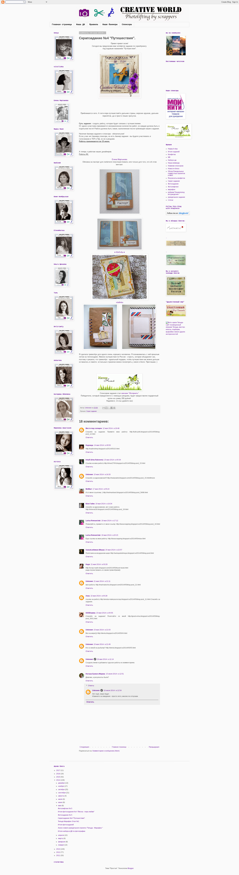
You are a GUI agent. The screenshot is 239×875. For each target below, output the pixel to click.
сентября (62, 793)
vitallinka (119, 302)
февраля (62, 842)
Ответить (89, 437)
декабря (61, 783)
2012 (58, 852)
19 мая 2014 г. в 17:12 (109, 521)
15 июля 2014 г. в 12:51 (115, 674)
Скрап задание (91, 411)
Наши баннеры (109, 24)
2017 (58, 770)
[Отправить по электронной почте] (103, 407)
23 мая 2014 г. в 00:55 (104, 613)
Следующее (84, 747)
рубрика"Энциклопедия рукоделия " (176, 193)
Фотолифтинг (173, 187)
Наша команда (174, 163)
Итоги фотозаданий (66, 825)
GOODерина (90, 613)
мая (60, 806)
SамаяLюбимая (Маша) (95, 550)
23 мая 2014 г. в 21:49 (102, 644)
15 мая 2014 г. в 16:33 (102, 474)
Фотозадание (173, 184)
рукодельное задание (176, 197)
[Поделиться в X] (109, 407)
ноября (61, 786)
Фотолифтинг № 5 (65, 808)
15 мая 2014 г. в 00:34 (112, 460)
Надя (88, 564)
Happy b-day (173, 149)
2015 (58, 777)
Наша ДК (80, 24)
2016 (58, 774)
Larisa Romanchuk (93, 521)
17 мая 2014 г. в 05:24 (101, 489)
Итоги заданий (174, 152)
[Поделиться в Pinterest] (114, 407)
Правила (93, 24)
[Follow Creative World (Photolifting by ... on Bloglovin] (178, 215)
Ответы (91, 686)
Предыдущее (154, 747)
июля (60, 799)
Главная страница (62, 24)
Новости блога (173, 169)
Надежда (89, 445)
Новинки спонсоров (175, 166)
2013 (58, 849)
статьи (170, 200)
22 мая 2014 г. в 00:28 (99, 596)
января (61, 845)
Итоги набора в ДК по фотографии (71, 831)
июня (60, 802)
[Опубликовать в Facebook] (111, 407)
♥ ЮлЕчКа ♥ (119, 252)
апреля (61, 835)
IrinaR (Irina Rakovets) (94, 460)
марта (60, 838)
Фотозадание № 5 (65, 815)
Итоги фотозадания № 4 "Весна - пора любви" (76, 812)
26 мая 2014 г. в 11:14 (105, 659)
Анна (88, 596)
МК (169, 157)
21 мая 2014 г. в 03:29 (99, 564)
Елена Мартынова (119, 159)
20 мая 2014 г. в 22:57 (113, 550)
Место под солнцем (94, 428)
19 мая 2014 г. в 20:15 (109, 535)
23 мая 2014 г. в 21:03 (102, 630)
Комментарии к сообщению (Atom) (106, 751)
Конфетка (172, 154)
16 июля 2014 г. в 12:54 (113, 690)
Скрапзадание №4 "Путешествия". (71, 818)
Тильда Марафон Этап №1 (68, 821)
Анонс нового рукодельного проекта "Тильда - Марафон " (80, 828)
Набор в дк (172, 160)
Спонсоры (127, 24)
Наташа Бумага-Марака (95, 674)
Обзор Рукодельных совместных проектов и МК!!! (176, 173)
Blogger (130, 868)
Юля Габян (90, 504)
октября (61, 789)
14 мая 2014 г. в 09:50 (102, 445)
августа (61, 796)
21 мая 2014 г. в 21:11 (102, 581)
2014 (58, 780)
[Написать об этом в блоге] (106, 407)
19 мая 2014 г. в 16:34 (103, 504)
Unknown (89, 474)
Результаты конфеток (176, 178)
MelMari (89, 489)
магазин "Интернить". (130, 393)
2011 (58, 855)
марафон (171, 189)
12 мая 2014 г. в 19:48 (111, 428)
